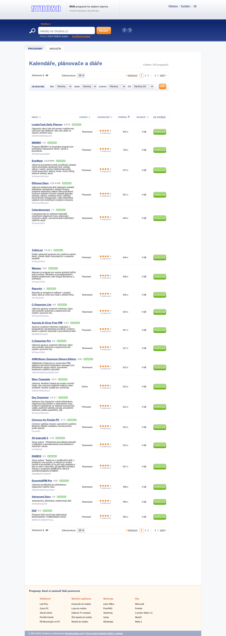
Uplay (106, 617)
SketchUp (108, 613)
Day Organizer (40, 397)
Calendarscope (41, 209)
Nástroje (108, 598)
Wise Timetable (41, 379)
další (162, 75)
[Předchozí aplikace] (124, 30)
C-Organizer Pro (41, 340)
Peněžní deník (46, 617)
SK (195, 6)
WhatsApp (108, 621)
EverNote (37, 160)
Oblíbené (45, 598)
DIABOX (36, 456)
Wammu (36, 268)
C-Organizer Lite (41, 304)
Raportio (37, 288)
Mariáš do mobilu (80, 621)
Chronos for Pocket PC (45, 419)
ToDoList (37, 250)
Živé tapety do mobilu (82, 617)
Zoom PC (44, 608)
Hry (137, 598)
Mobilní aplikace (81, 598)
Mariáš (138, 617)
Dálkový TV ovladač (81, 613)
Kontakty (185, 6)
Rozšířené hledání (81, 36)
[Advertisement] (99, 102)
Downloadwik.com (74, 633)
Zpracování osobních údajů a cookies (104, 633)
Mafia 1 (138, 621)
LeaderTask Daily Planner (47, 124)
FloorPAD (107, 608)
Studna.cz (46, 24)
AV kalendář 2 (40, 438)
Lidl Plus (44, 604)
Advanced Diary (41, 496)
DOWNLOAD (160, 132)
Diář (34, 510)
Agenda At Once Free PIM (47, 322)
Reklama (173, 6)
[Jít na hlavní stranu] (46, 11)
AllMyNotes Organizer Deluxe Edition (54, 359)
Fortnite (138, 608)
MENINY (36, 142)
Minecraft (139, 604)
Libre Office (108, 604)
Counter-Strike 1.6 (144, 613)
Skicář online (46, 613)
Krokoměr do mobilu (81, 604)
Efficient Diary (40, 183)
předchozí (132, 75)
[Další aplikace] (129, 30)
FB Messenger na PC (50, 621)
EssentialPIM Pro (42, 480)
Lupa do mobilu (79, 608)
